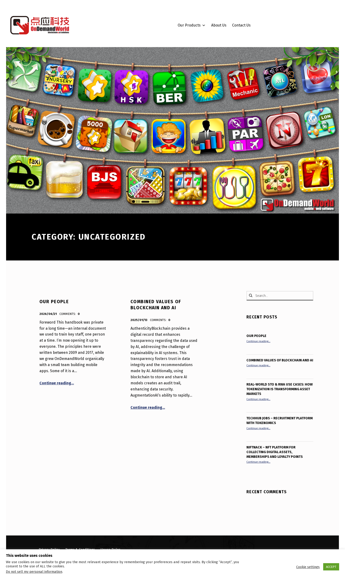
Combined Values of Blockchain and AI (279, 360)
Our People (54, 301)
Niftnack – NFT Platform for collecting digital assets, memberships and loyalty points (274, 452)
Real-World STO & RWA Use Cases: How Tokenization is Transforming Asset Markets (279, 389)
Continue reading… (56, 383)
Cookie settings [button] (308, 567)
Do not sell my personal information (34, 571)
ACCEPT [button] (331, 567)
